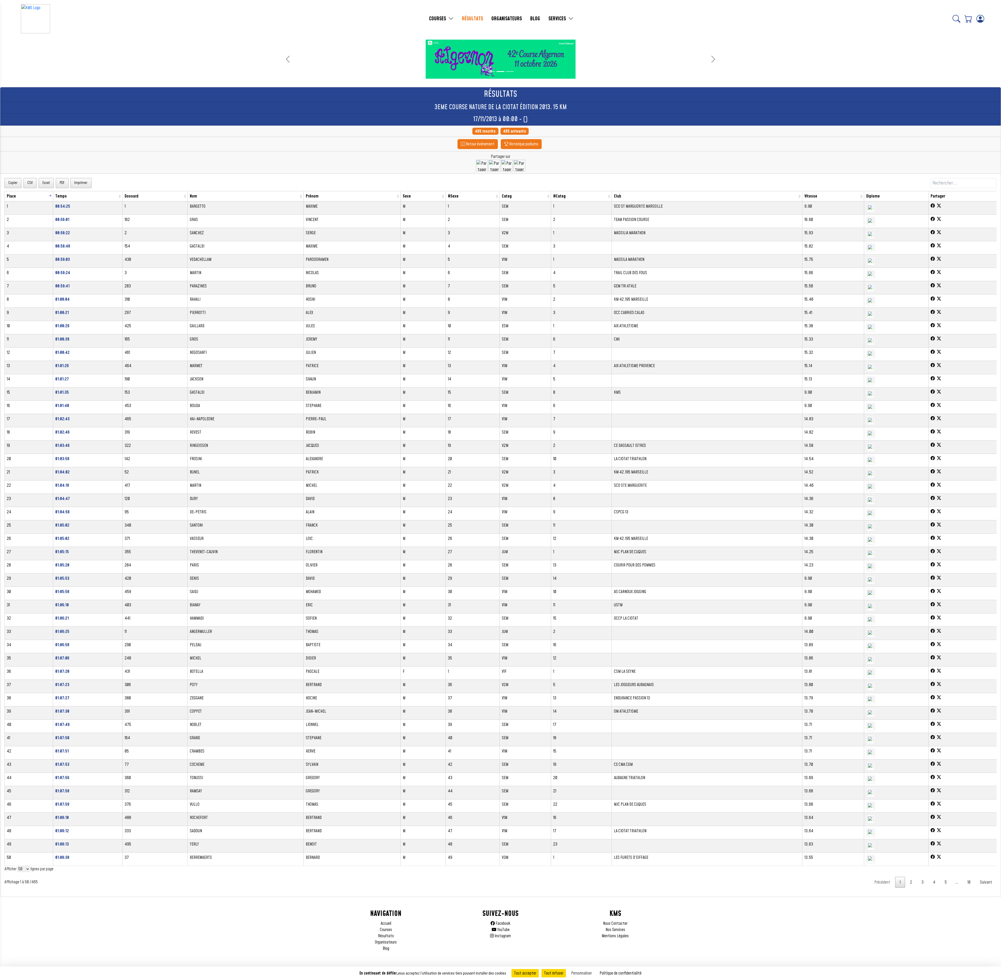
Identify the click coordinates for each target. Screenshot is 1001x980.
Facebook (502, 923)
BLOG (535, 18)
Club (617, 196)
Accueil (386, 923)
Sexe (407, 196)
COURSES (438, 18)
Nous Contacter (615, 923)
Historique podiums (523, 144)
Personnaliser (581, 973)
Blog (386, 948)
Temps (61, 196)
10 (969, 882)
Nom (193, 196)
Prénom (312, 196)
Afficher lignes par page (28, 869)
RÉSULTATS (472, 18)
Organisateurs (386, 942)
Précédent (882, 882)
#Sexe (453, 196)
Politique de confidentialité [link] (621, 973)
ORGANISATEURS (506, 18)
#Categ (559, 196)
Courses (386, 930)
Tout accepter (525, 973)
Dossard (131, 196)
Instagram (502, 936)
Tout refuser (553, 973)
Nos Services (615, 930)
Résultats (386, 936)
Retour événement (480, 144)
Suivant (986, 882)
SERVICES (557, 18)
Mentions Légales (615, 936)
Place (11, 196)
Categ (507, 196)
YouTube (503, 930)
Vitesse (810, 196)
